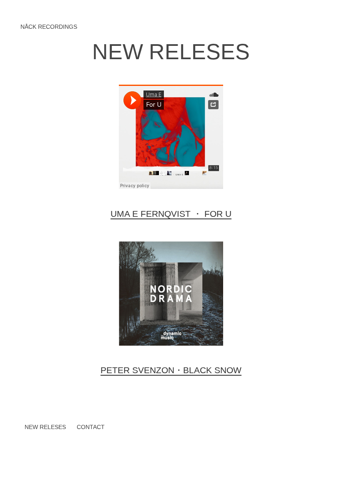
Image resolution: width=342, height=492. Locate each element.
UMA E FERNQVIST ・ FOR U (171, 213)
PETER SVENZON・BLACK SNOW (171, 370)
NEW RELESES (171, 52)
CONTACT (91, 427)
